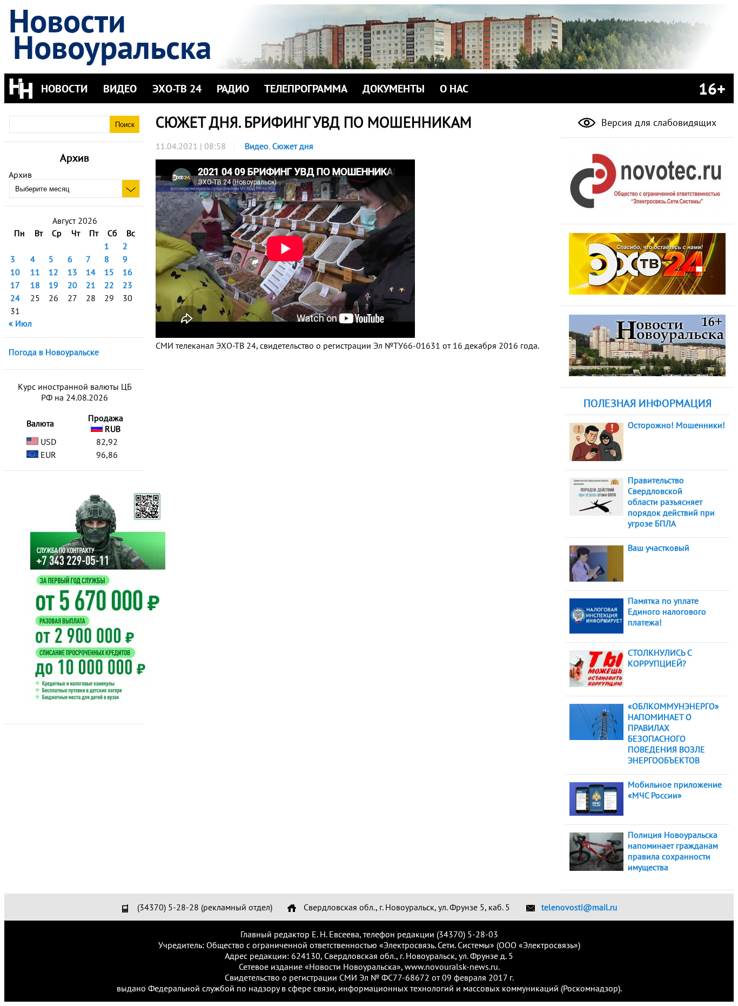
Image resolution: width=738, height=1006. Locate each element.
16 (127, 272)
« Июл (20, 323)
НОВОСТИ (64, 89)
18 (35, 284)
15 (109, 272)
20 (72, 284)
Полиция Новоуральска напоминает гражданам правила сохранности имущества (673, 850)
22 (109, 284)
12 (53, 272)
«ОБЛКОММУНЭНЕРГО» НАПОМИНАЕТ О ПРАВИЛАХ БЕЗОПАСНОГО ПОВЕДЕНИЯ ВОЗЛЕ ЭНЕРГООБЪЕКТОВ (673, 733)
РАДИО (233, 89)
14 (91, 272)
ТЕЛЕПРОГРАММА (305, 89)
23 (127, 284)
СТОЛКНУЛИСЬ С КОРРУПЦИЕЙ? (660, 658)
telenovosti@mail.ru (579, 907)
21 (91, 284)
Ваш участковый (658, 547)
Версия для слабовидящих (657, 122)
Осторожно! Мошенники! (676, 424)
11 (35, 272)
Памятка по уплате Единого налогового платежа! (667, 611)
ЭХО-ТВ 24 (177, 89)
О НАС (454, 89)
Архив (20, 174)
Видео (257, 146)
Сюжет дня (292, 146)
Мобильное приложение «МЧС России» (675, 790)
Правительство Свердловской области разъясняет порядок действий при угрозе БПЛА (671, 502)
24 (15, 297)
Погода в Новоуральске (54, 352)
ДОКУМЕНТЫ (394, 89)
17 (15, 284)
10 (15, 272)
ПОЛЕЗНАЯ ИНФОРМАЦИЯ (647, 403)
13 (72, 272)
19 (53, 284)
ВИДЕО (120, 89)
